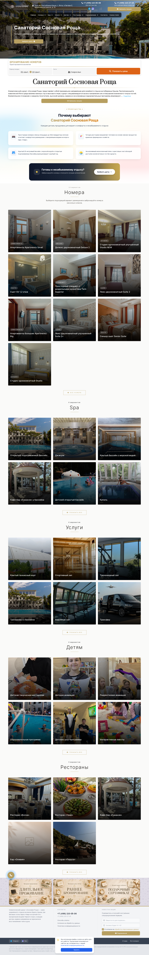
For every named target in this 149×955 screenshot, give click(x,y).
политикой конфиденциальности (72, 945)
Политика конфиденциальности (68, 926)
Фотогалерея (134, 941)
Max (25, 941)
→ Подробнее (126, 96)
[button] (104, 172)
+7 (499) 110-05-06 (92, 3)
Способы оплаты (63, 920)
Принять (76, 950)
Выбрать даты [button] (25, 43)
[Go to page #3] (75, 55)
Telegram (16, 941)
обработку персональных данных (127, 929)
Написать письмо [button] (125, 9)
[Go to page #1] (71, 55)
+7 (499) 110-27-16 (125, 3)
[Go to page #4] (78, 55)
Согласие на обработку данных (68, 923)
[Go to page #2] (73, 55)
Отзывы (124, 941)
